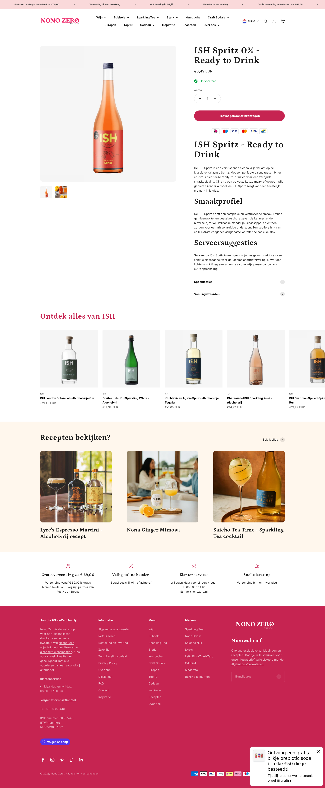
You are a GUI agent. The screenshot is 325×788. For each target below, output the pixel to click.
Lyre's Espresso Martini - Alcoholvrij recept (71, 533)
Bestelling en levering (113, 643)
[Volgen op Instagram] (52, 759)
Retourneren (106, 636)
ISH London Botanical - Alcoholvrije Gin (67, 398)
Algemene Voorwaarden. (247, 664)
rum (60, 647)
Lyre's (189, 649)
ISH (42, 393)
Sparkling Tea (145, 17)
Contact (103, 690)
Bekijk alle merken (197, 676)
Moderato (191, 670)
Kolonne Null (193, 643)
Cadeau (145, 25)
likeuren (69, 647)
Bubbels (119, 17)
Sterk (170, 17)
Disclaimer (105, 676)
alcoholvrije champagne (56, 652)
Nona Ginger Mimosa (153, 530)
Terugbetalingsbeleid (112, 656)
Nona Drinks (193, 636)
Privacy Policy (107, 663)
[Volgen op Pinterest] (62, 759)
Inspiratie (168, 25)
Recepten (189, 25)
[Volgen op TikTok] (71, 759)
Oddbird (190, 663)
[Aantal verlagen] (199, 98)
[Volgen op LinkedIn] (81, 759)
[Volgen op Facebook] (42, 759)
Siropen (111, 25)
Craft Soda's (216, 17)
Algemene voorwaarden (114, 629)
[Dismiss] (319, 752)
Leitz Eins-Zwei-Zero (199, 656)
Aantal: (198, 90)
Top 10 (128, 25)
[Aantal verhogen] (215, 98)
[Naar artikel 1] (46, 192)
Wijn (99, 17)
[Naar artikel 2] (61, 192)
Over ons (210, 25)
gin (54, 647)
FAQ (101, 683)
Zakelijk (103, 649)
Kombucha (193, 17)
